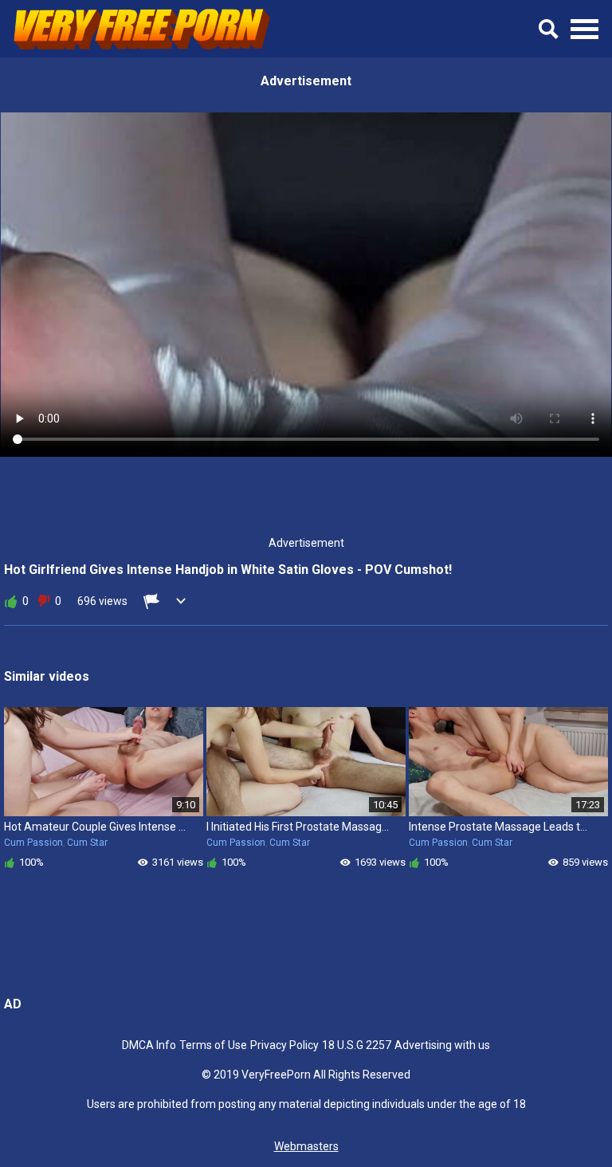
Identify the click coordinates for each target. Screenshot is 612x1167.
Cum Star (87, 842)
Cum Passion (33, 842)
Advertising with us (442, 1045)
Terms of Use (213, 1045)
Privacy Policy (284, 1045)
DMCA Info (149, 1045)
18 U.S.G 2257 (356, 1045)
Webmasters (306, 1146)
